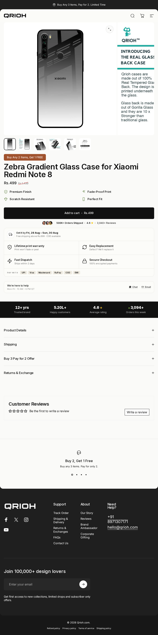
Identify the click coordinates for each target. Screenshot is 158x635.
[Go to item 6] (85, 144)
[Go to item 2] (25, 144)
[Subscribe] (83, 584)
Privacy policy (69, 628)
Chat (135, 286)
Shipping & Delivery (60, 520)
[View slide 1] (72, 474)
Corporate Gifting (87, 535)
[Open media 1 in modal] (109, 29)
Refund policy (53, 628)
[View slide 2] (76, 474)
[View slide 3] (81, 474)
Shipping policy (104, 628)
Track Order (61, 513)
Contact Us (60, 543)
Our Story (87, 513)
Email (148, 286)
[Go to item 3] (40, 144)
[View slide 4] (86, 474)
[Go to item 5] (70, 144)
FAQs (57, 537)
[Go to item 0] (10, 144)
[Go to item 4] (55, 144)
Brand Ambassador (89, 526)
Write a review (137, 412)
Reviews (86, 518)
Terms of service (86, 628)
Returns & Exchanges (60, 529)
